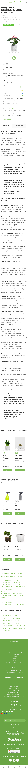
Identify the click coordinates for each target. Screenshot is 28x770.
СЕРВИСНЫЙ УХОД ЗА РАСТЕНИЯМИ (14, 625)
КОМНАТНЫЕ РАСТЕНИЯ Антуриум (11, 593)
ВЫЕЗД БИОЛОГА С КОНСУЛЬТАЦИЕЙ (14, 620)
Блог (14, 645)
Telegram (14, 760)
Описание (6, 125)
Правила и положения (14, 692)
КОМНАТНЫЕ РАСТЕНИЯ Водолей (11, 580)
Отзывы (14, 648)
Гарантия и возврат (14, 686)
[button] (8, 52)
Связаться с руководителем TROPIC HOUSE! (14, 696)
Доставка (14, 682)
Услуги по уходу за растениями (14, 670)
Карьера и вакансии (14, 650)
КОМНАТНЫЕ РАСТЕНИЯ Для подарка (12, 604)
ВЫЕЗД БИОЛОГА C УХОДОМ (11, 623)
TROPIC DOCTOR (8, 630)
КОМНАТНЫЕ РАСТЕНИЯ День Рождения (13, 586)
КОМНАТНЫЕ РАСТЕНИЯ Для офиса (11, 602)
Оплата (14, 684)
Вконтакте (10, 760)
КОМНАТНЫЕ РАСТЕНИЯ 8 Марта (11, 584)
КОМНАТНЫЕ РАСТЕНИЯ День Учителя (12, 588)
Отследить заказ (14, 680)
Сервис (14, 667)
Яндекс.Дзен (17, 760)
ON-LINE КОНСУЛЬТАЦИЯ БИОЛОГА (13, 618)
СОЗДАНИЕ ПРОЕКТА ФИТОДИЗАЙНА (14, 628)
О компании (14, 641)
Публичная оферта (14, 654)
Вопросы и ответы (14, 690)
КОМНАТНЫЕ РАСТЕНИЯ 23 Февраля (12, 582)
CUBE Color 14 (11, 108)
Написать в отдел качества (14, 694)
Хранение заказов (14, 688)
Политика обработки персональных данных (14, 652)
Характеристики (19, 125)
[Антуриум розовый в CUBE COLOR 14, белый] (14, 40)
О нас (14, 643)
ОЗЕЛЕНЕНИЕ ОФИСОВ (10, 616)
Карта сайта (14, 660)
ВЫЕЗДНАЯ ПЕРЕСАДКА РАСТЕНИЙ (13, 633)
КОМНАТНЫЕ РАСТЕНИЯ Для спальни (12, 599)
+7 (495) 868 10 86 (15, 724)
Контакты (14, 658)
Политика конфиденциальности (14, 662)
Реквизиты (14, 656)
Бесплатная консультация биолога (14, 672)
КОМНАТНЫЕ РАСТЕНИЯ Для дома (11, 601)
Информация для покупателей (14, 677)
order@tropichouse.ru (13, 729)
